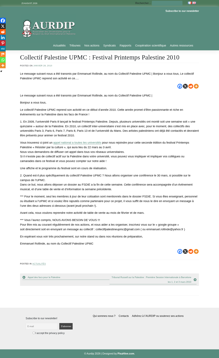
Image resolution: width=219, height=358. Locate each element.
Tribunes (74, 45)
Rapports (125, 45)
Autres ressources (181, 45)
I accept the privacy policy (50, 333)
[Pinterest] (3, 43)
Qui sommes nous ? (104, 316)
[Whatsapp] (3, 60)
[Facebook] (179, 86)
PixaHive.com (126, 353)
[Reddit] (190, 86)
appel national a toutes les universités (77, 142)
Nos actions (91, 45)
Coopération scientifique (150, 45)
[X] (185, 86)
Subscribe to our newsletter (182, 11)
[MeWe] (3, 48)
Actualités (59, 45)
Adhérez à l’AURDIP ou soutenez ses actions (158, 316)
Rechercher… (143, 3)
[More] (196, 86)
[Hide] (1, 71)
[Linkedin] (3, 37)
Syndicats (109, 45)
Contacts (124, 316)
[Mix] (3, 54)
